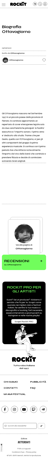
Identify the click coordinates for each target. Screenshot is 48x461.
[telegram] (43, 409)
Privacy (2, 448)
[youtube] (24, 409)
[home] (18, 4)
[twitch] (33, 409)
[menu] (3, 4)
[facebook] (4, 409)
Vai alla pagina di (24, 246)
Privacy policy (31, 452)
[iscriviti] (41, 426)
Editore (22, 440)
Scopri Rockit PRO (24, 321)
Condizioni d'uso (18, 452)
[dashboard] (45, 4)
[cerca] (40, 4)
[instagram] (14, 409)
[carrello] (35, 4)
